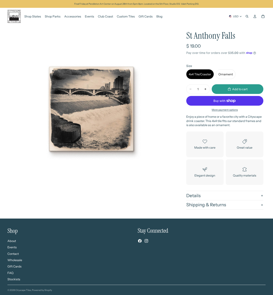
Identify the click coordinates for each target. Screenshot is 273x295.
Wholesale (14, 260)
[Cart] (263, 16)
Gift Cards (14, 266)
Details (193, 195)
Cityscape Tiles (23, 290)
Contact (13, 254)
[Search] (247, 16)
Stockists (13, 279)
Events (12, 247)
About (11, 241)
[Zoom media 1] (91, 109)
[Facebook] (140, 241)
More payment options (225, 109)
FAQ (10, 273)
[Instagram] (146, 241)
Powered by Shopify (42, 290)
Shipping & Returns (206, 204)
